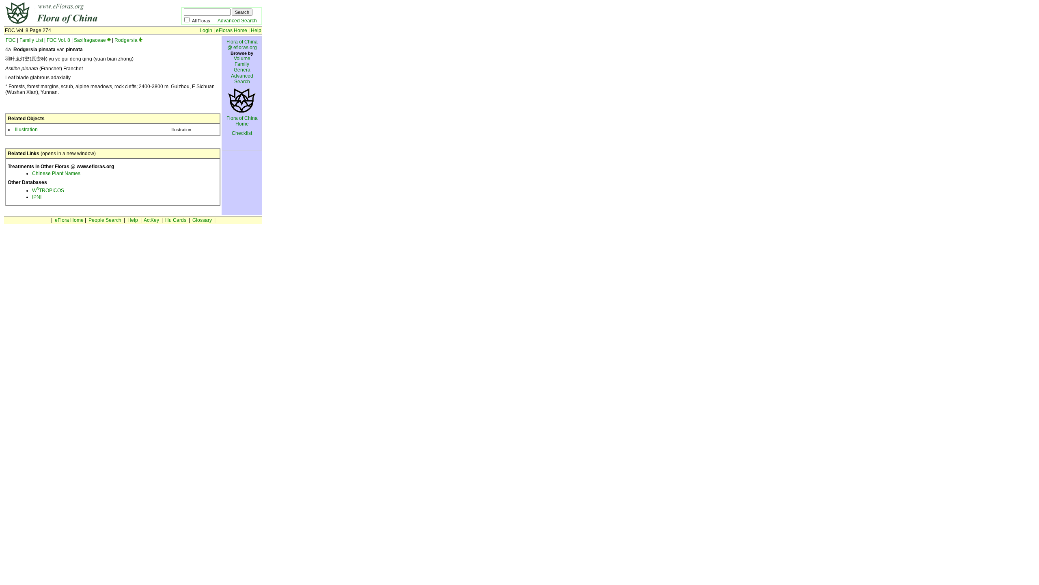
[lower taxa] (109, 40)
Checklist (242, 133)
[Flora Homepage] (80, 23)
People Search (104, 220)
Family (242, 64)
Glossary (202, 220)
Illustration (26, 129)
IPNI (36, 197)
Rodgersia (126, 40)
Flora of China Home (242, 121)
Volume (242, 58)
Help (256, 30)
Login (206, 30)
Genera (242, 70)
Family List (31, 40)
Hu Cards (175, 220)
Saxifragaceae (90, 40)
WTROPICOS (48, 190)
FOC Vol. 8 (58, 40)
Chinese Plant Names (56, 173)
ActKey (151, 220)
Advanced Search (237, 21)
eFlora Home (69, 220)
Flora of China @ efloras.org (242, 44)
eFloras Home (231, 30)
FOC (11, 40)
